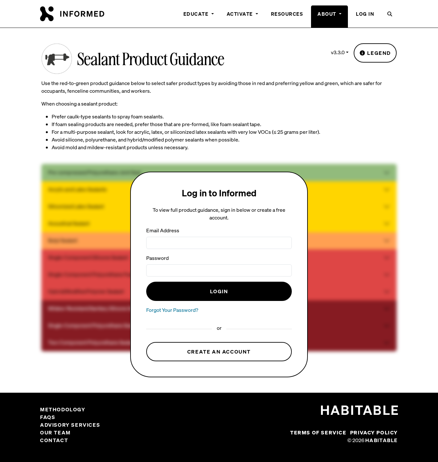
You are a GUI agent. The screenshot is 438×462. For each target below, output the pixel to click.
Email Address (162, 230)
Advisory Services (70, 424)
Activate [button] (241, 14)
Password (157, 257)
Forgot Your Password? (172, 309)
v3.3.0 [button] (338, 52)
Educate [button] (196, 14)
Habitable (381, 440)
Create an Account (219, 351)
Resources (287, 14)
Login (219, 291)
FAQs (47, 417)
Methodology (63, 409)
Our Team (55, 432)
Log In (365, 14)
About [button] (327, 14)
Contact (54, 440)
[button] (390, 16)
